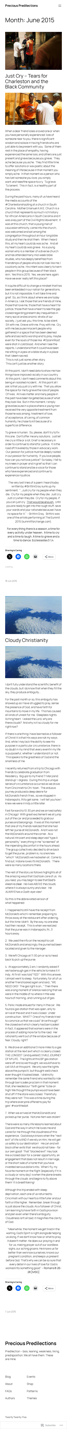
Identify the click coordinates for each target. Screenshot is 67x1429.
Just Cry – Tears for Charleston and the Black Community (26, 81)
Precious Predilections (21, 5)
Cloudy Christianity (26, 640)
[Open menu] (60, 6)
